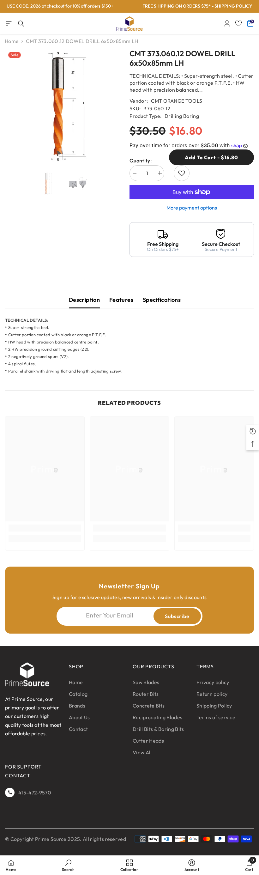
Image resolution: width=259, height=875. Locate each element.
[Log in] (227, 23)
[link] (45, 528)
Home (12, 41)
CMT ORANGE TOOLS (176, 101)
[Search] (21, 23)
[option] (62, 107)
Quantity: (141, 160)
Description (84, 299)
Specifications (162, 299)
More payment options (191, 207)
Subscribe (177, 616)
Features (121, 299)
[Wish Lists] (238, 23)
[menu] (9, 23)
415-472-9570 (34, 792)
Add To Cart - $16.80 (211, 157)
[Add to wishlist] (182, 173)
